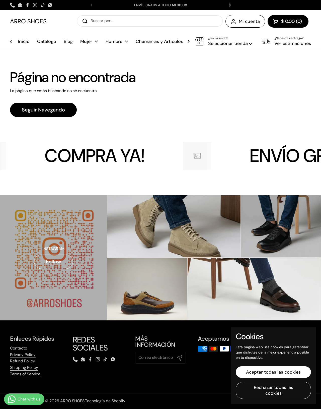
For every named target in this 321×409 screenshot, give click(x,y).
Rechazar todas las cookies (273, 390)
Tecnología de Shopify (105, 400)
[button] (288, 21)
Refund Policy (22, 361)
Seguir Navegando (43, 109)
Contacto (18, 348)
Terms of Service (25, 374)
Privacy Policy (23, 354)
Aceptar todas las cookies (273, 372)
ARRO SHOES (28, 21)
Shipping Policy (24, 367)
